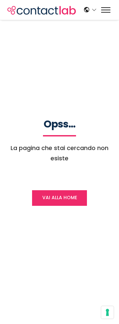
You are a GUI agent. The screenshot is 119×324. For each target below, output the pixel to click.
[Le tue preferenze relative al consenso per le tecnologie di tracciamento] (107, 312)
